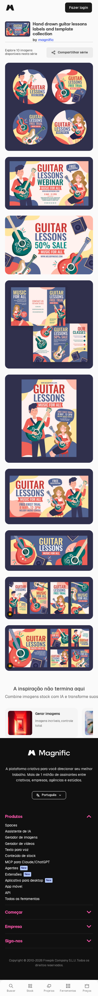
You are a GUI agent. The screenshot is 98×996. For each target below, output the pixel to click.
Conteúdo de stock (20, 855)
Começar (14, 912)
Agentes (16, 868)
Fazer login (78, 7)
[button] (49, 795)
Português (49, 795)
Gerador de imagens (21, 837)
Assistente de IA (18, 831)
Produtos (13, 816)
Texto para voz (17, 849)
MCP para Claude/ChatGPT (27, 862)
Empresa (13, 926)
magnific (46, 39)
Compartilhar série (73, 52)
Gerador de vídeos (19, 843)
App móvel (13, 886)
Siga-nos (13, 940)
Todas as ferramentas (22, 899)
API (8, 892)
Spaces (11, 825)
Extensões (17, 874)
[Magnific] (10, 8)
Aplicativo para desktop (28, 880)
